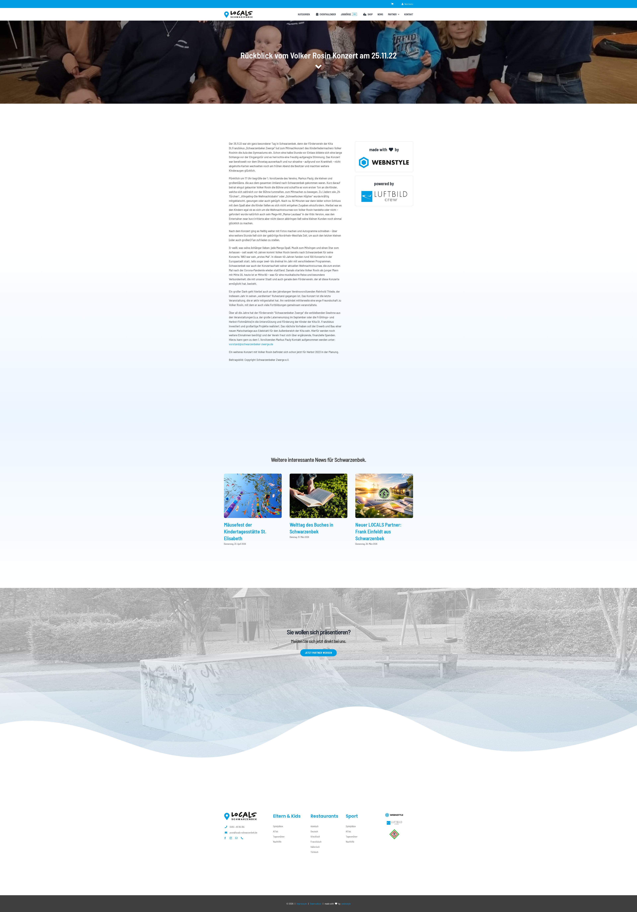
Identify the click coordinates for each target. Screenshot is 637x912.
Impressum (302, 903)
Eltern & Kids (287, 816)
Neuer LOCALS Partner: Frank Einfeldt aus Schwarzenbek (378, 531)
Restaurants (324, 816)
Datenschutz (315, 903)
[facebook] (225, 838)
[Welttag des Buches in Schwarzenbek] (318, 475)
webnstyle (346, 903)
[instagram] (231, 838)
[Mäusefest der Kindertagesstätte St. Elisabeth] (253, 475)
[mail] (236, 838)
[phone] (242, 838)
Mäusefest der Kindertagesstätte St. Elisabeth (245, 531)
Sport (352, 816)
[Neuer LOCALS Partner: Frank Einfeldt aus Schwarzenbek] (384, 475)
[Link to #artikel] (318, 67)
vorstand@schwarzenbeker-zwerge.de (251, 344)
